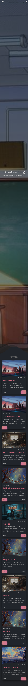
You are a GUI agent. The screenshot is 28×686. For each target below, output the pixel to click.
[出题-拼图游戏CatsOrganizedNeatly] (14, 476)
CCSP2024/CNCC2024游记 (11, 416)
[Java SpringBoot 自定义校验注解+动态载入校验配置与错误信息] (14, 440)
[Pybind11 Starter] (14, 368)
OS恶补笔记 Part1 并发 (10, 667)
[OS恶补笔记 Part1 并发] (14, 655)
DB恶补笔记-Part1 (9, 560)
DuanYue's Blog (13, 2)
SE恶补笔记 (6, 524)
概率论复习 (6, 631)
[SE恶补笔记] (14, 512)
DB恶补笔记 (6, 596)
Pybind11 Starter (9, 381)
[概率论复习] (14, 619)
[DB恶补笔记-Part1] (14, 547)
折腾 (24, 499)
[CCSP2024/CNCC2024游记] (14, 404)
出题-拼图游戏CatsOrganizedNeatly (15, 488)
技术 (5, 392)
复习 (5, 535)
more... (23, 392)
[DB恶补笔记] (14, 583)
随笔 (24, 427)
